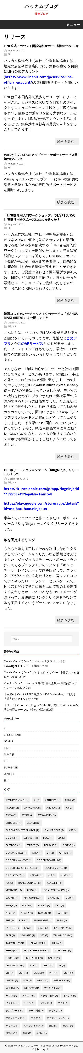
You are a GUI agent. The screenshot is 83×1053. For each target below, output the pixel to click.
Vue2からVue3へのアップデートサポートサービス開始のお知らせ (41, 157)
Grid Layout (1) (15, 875)
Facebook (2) (13, 845)
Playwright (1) (42, 920)
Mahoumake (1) (33, 897)
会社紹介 (9, 774)
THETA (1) (57, 943)
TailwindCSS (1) (15, 943)
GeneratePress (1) (16, 852)
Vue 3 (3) (23, 973)
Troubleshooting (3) (36, 950)
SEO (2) (44, 935)
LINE (7, 748)
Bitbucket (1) (13, 822)
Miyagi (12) (54, 897)
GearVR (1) (69, 845)
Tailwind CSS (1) (62, 935)
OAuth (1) (62, 913)
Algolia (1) (12, 807)
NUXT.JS (9, 754)
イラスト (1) (12, 1003)
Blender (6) (33, 822)
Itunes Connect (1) (29, 882)
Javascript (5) (54, 882)
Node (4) (27, 905)
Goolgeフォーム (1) (56, 868)
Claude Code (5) (54, 830)
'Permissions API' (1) (17, 800)
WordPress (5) (52, 988)
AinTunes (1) (52, 800)
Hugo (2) (66, 875)
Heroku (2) (36, 875)
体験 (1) (53, 1025)
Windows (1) (31, 988)
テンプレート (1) (14, 1010)
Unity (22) (54, 958)
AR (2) (69, 807)
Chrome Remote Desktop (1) (22, 830)
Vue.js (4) (39, 973)
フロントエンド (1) (15, 1018)
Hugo (49, 1045)
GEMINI (9, 741)
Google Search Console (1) (22, 868)
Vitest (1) (48, 965)
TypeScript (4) (63, 950)
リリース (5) (12, 1025)
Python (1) (12, 928)
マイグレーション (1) (58, 1018)
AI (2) (36, 800)
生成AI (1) (41, 1033)
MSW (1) (70, 897)
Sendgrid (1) (27, 935)
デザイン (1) (55, 1010)
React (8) (43, 928)
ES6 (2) (61, 837)
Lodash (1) (12, 897)
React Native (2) (62, 928)
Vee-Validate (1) (15, 965)
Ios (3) (9, 882)
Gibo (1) (36, 852)
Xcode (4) (11, 995)
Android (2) (53, 807)
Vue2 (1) (53, 973)
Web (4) (27, 980)
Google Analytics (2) (18, 860)
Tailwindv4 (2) (37, 943)
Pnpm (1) (62, 920)
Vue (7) (9, 973)
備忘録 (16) (11, 1033)
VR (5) (62, 965)
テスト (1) (63, 1003)
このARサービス (30, 343)
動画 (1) (27, 1033)
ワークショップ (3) (33, 1025)
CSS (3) (72, 830)
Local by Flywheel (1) (56, 890)
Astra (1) (11, 815)
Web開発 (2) (12, 988)
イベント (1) (69, 995)
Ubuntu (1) (12, 958)
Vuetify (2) (12, 980)
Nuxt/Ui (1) (44, 913)
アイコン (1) (28, 995)
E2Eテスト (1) (31, 837)
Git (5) (50, 852)
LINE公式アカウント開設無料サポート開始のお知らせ (41, 46)
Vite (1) (33, 965)
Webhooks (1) (62, 980)
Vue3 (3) (68, 973)
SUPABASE (11, 767)
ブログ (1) (36, 1018)
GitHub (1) (65, 852)
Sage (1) (10, 935)
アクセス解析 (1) (49, 995)
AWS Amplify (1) (47, 815)
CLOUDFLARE (12, 735)
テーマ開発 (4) (36, 1010)
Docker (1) (12, 837)
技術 (10, 326)
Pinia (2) (23, 920)
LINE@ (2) (32, 890)
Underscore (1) (34, 958)
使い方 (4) (68, 1025)
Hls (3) (51, 875)
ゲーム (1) (29, 1003)
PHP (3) (10, 920)
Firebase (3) (50, 845)
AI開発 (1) (70, 800)
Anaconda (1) (32, 807)
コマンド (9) (46, 1003)
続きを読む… (67, 141)
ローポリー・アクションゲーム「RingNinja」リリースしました (41, 472)
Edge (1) (47, 837)
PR (9, 54)
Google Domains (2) (49, 860)
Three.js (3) (12, 950)
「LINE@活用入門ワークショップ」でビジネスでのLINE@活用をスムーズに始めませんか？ (39, 217)
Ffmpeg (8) (33, 845)
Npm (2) (59, 905)
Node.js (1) (44, 905)
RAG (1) (28, 928)
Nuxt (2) (10, 913)
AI (5, 728)
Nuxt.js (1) (27, 913)
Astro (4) (27, 815)
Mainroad (60, 1045)
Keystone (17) (14, 890)
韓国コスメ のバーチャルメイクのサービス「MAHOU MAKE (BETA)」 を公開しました (41, 316)
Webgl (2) (42, 980)
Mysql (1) (11, 905)
